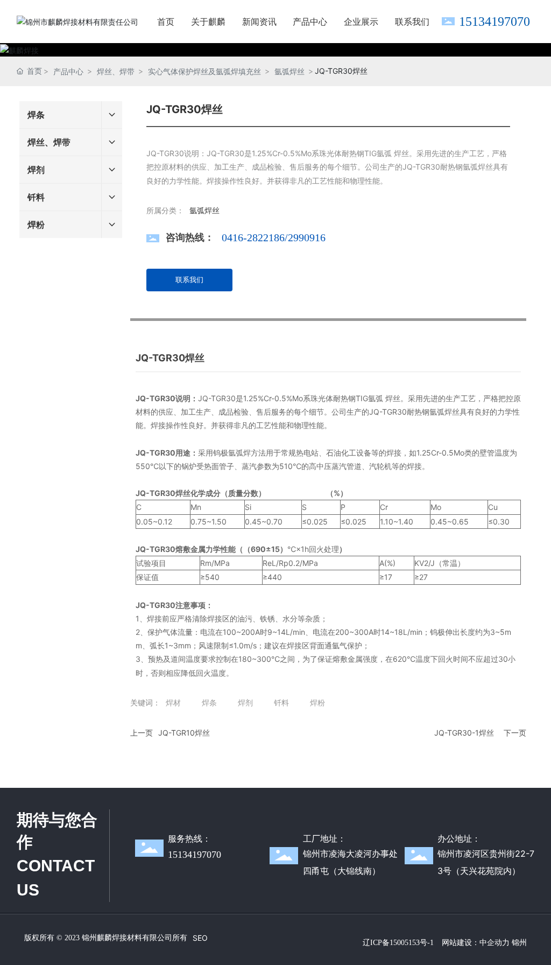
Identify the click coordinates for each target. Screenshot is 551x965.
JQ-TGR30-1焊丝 (464, 732)
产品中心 (68, 71)
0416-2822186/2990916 (274, 237)
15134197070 (494, 22)
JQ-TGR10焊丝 (184, 732)
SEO (200, 937)
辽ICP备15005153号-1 (398, 943)
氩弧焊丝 (289, 71)
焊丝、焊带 (116, 71)
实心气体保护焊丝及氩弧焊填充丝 (204, 71)
